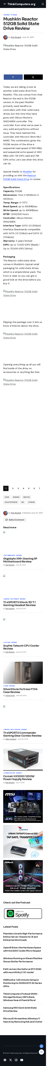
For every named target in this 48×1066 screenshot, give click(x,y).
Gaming (6, 599)
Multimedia (15, 599)
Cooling (7, 642)
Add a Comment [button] (16, 520)
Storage (14, 15)
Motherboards (9, 555)
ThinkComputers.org (21, 4)
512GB (7, 497)
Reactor (26, 497)
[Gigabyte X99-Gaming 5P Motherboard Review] (23, 542)
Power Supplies (9, 773)
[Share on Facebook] (13, 77)
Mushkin (27, 171)
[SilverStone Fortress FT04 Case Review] (23, 673)
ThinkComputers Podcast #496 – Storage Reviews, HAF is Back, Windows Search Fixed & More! (21, 997)
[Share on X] (33, 77)
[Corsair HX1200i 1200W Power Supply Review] (23, 760)
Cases (6, 686)
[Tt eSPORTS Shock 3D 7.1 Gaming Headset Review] (23, 586)
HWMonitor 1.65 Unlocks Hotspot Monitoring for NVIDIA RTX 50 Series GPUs (22, 983)
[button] (4, 4)
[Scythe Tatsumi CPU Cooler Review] (23, 629)
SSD (22, 502)
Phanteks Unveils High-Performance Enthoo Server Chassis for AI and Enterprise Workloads (22, 936)
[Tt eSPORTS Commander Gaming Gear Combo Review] (23, 716)
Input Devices (15, 729)
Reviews (7, 15)
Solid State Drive (11, 502)
